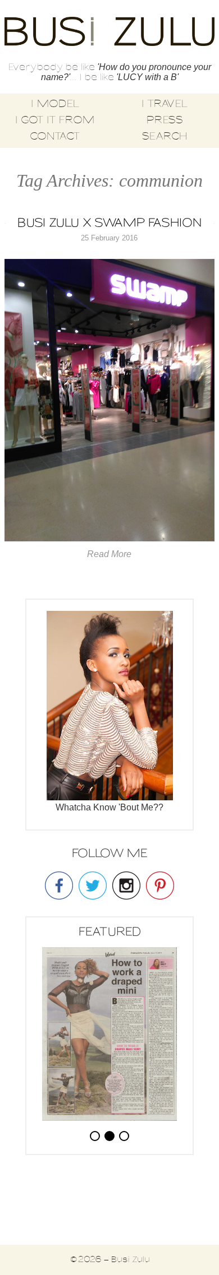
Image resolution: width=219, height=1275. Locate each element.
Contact (55, 137)
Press (164, 120)
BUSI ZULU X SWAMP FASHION (109, 223)
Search (165, 137)
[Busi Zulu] (109, 32)
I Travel (164, 104)
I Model (54, 104)
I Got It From (55, 120)
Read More (109, 554)
